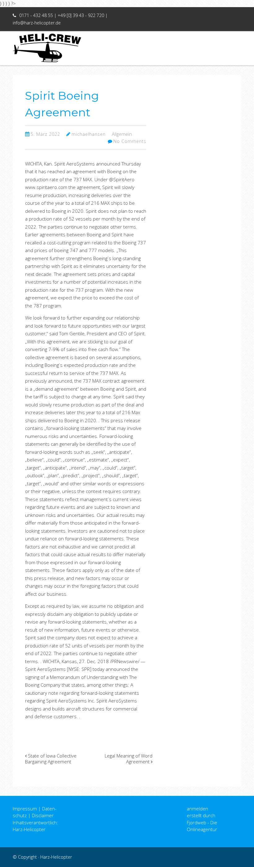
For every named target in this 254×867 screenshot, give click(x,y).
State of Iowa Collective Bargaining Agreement (51, 759)
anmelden (197, 808)
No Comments (129, 141)
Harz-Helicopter (56, 857)
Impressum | (27, 808)
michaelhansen (89, 134)
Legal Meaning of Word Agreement (128, 759)
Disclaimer (43, 815)
